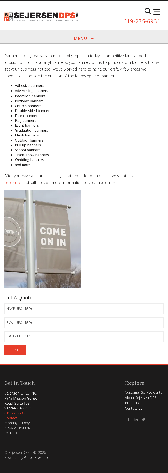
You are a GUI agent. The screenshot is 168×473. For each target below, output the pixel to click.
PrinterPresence (36, 457)
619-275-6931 (142, 21)
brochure (12, 182)
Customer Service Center (144, 392)
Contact (10, 418)
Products (132, 402)
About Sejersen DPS (140, 397)
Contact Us (133, 408)
